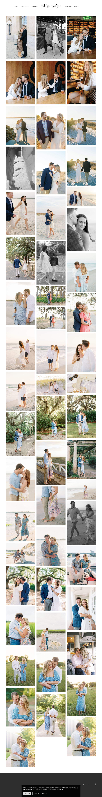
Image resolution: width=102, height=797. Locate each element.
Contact (76, 6)
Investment (68, 6)
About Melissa (25, 6)
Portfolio (34, 6)
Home (16, 6)
